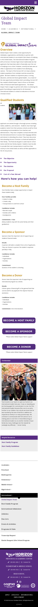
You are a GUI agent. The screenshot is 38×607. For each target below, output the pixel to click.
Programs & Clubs (8, 529)
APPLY (7, 595)
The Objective (8, 158)
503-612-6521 (14, 577)
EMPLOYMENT (19, 597)
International (27, 29)
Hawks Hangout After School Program (15, 540)
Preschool (5, 470)
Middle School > (7, 484)
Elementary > (6, 480)
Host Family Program (10, 442)
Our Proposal (8, 170)
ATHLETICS (15, 595)
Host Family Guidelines (10, 446)
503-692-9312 (14, 569)
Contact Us (26, 562)
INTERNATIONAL (27, 595)
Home (3, 29)
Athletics (4, 514)
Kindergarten (6, 475)
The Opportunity (9, 162)
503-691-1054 (14, 562)
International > (6, 495)
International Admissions (11, 509)
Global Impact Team (10, 32)
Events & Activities (8, 524)
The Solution (8, 166)
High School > (6, 489)
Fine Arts (5, 519)
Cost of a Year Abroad (11, 174)
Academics (13, 29)
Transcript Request (8, 535)
